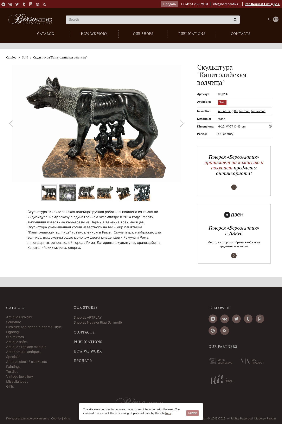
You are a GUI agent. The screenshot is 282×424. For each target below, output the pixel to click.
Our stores (86, 307)
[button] (182, 123)
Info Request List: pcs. (262, 4)
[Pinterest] (37, 4)
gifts (235, 111)
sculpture (224, 111)
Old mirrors (15, 337)
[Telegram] (3, 4)
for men (244, 111)
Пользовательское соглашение (27, 418)
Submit (192, 412)
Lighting (12, 332)
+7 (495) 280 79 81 (194, 4)
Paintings (13, 366)
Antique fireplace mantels (26, 347)
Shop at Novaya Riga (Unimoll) (98, 322)
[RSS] (44, 4)
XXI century (225, 134)
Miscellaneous (17, 381)
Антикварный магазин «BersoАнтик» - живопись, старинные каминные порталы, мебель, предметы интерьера (32, 19)
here (168, 413)
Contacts (84, 332)
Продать (169, 4)
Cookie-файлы (60, 418)
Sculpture (13, 322)
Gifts (10, 386)
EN (276, 19)
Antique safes (16, 342)
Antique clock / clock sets (26, 362)
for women (258, 111)
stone (221, 118)
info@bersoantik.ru (226, 4)
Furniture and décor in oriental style (34, 327)
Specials (12, 357)
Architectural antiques (23, 352)
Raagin (271, 418)
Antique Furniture (19, 317)
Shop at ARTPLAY (88, 317)
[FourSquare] (30, 4)
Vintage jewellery (19, 376)
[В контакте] (10, 4)
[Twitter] (17, 4)
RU (269, 19)
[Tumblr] (23, 4)
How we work (88, 351)
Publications (88, 342)
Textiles (12, 371)
